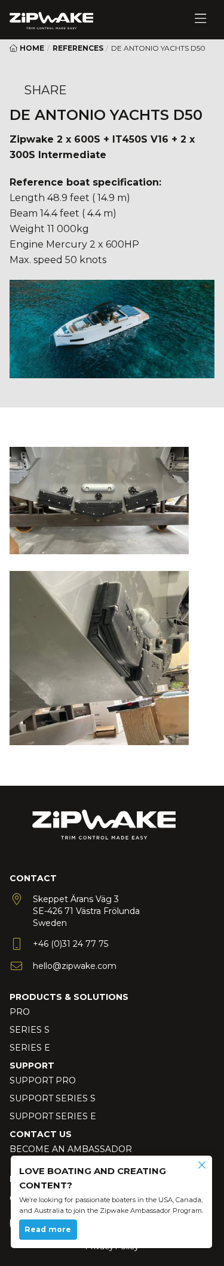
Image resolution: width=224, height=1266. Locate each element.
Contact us (41, 1134)
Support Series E (53, 1116)
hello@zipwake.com (74, 966)
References (78, 48)
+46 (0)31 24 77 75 (70, 943)
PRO (20, 1011)
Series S (30, 1029)
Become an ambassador (71, 1149)
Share (45, 90)
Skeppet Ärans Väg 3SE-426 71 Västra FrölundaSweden (86, 911)
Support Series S (53, 1098)
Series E (30, 1047)
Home (31, 48)
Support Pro (43, 1080)
